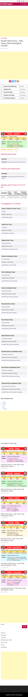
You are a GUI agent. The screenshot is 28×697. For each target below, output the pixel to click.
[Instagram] (25, 1)
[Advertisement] (14, 23)
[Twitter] (15, 81)
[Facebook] (18, 1)
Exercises (3, 637)
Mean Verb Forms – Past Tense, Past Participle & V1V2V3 (12, 490)
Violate (5, 409)
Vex (4, 405)
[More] (18, 81)
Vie (4, 407)
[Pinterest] (24, 1)
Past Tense (4, 38)
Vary (4, 402)
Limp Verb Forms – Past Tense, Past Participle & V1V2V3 (12, 465)
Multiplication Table (6, 640)
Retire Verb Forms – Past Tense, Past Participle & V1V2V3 (12, 515)
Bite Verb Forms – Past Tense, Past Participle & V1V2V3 (12, 539)
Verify (4, 403)
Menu (25, 4)
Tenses (3, 644)
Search (2, 624)
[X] (22, 1)
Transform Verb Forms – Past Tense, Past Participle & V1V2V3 (12, 564)
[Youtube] (20, 1)
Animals (3, 633)
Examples (3, 635)
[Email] (27, 1)
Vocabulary (4, 647)
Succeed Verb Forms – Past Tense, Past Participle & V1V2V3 (13, 589)
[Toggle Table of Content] (15, 149)
